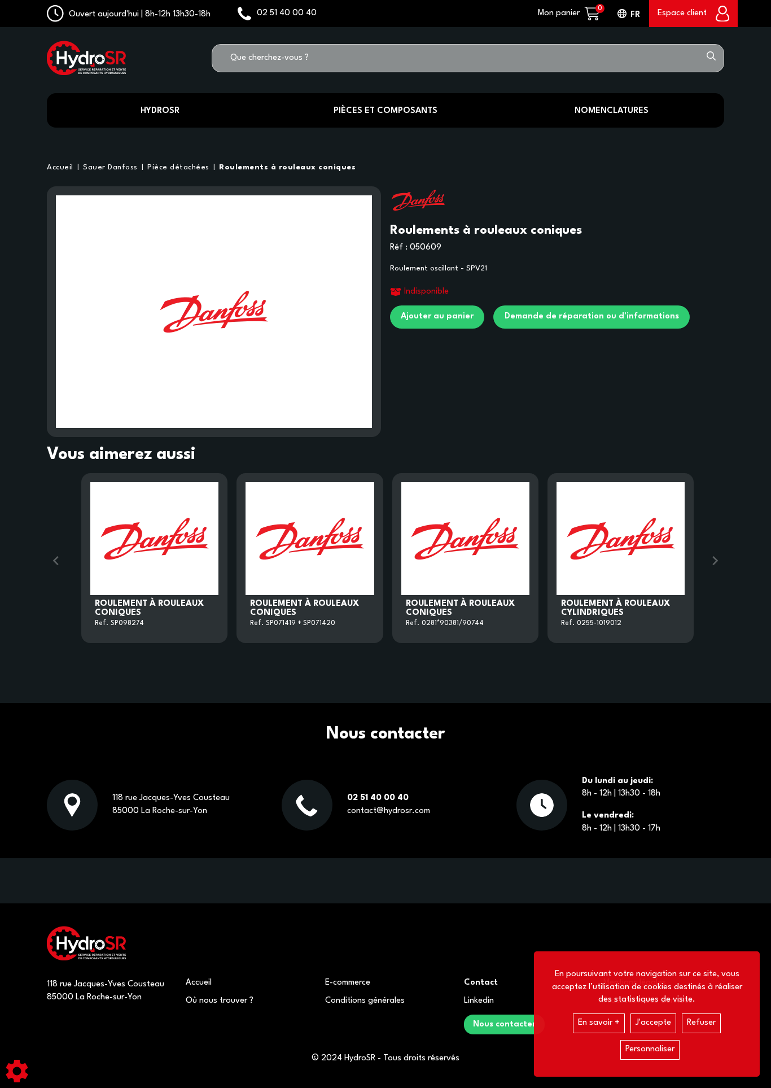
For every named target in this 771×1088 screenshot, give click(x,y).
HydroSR (160, 111)
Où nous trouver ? (219, 1001)
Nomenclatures (612, 111)
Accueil (199, 982)
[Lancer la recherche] (711, 58)
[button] (285, 168)
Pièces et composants (385, 111)
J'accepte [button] (653, 1023)
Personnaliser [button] (649, 1049)
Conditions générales (365, 1001)
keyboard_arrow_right (715, 561)
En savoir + (599, 1023)
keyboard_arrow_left (56, 561)
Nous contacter (504, 1024)
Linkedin (479, 1001)
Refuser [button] (701, 1023)
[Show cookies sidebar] (17, 1071)
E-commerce (347, 982)
